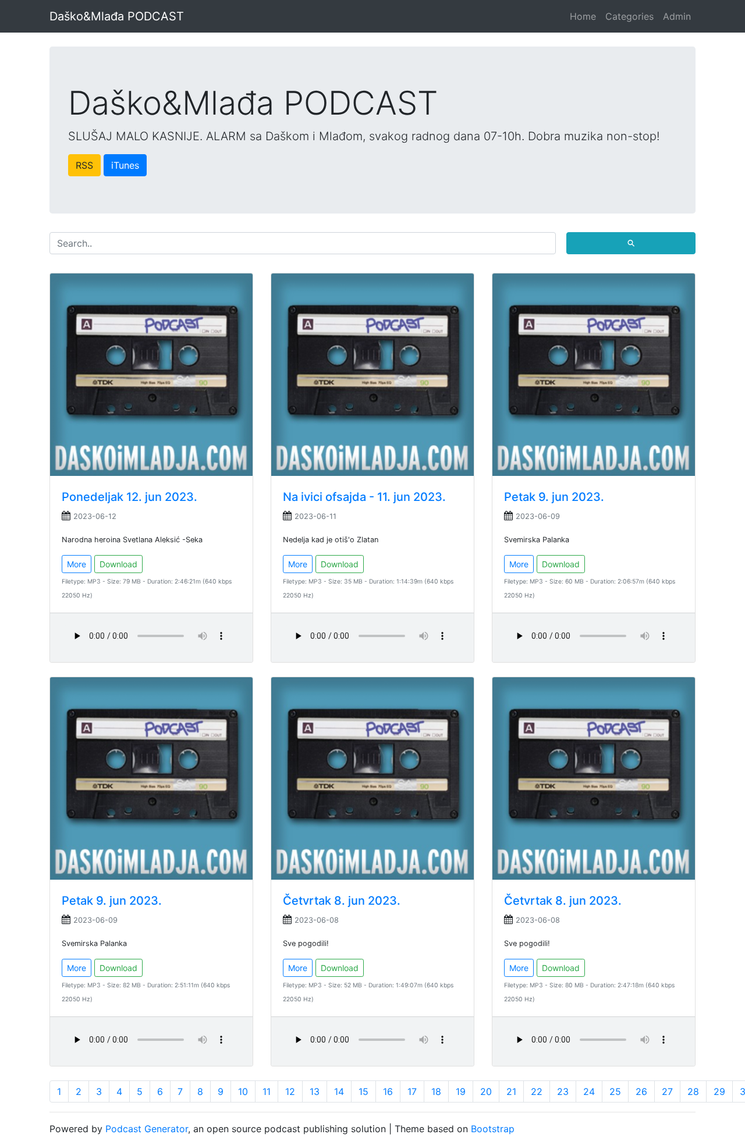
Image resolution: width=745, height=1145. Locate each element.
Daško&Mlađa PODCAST (116, 16)
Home (583, 16)
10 (243, 1091)
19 (461, 1091)
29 (719, 1091)
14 (339, 1091)
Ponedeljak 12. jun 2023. (129, 497)
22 (536, 1091)
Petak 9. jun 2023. (554, 497)
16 (388, 1091)
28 (693, 1091)
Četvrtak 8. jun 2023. (341, 901)
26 (641, 1091)
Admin (677, 16)
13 (315, 1091)
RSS (84, 165)
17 (412, 1091)
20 (486, 1091)
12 (290, 1091)
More (76, 564)
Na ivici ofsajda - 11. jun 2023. (364, 497)
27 (667, 1091)
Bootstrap (493, 1129)
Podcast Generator (146, 1129)
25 (615, 1091)
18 (436, 1091)
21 (511, 1091)
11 (266, 1091)
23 (563, 1091)
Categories (629, 16)
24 (589, 1091)
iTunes (125, 165)
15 (363, 1091)
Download (118, 564)
